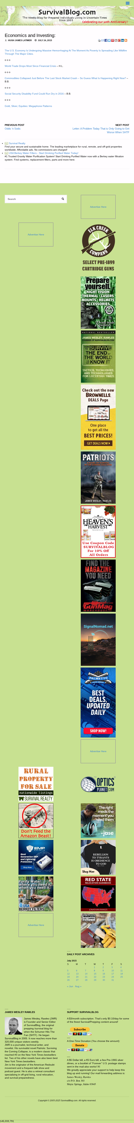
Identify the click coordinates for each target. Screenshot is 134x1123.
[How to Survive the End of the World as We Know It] (98, 356)
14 (86, 974)
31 (112, 980)
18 (121, 974)
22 (95, 977)
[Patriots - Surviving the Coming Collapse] (98, 477)
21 (86, 977)
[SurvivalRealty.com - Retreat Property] (35, 784)
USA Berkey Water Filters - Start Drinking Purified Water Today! (41, 153)
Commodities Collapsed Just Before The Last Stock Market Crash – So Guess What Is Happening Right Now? (65, 78)
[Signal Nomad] (98, 640)
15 (95, 974)
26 (68, 980)
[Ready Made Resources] (98, 302)
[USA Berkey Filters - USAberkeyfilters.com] (35, 893)
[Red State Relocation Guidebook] (98, 893)
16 (104, 974)
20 (77, 977)
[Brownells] (98, 417)
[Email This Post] (102, 40)
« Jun (70, 986)
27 (77, 980)
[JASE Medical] (98, 820)
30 (104, 980)
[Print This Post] (99, 40)
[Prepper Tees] (98, 857)
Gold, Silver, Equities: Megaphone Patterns (28, 106)
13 (77, 974)
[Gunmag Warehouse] (98, 586)
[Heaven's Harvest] (98, 531)
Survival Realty (15, 143)
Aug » (78, 986)
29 (95, 980)
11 (121, 970)
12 (68, 974)
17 (112, 974)
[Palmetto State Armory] (98, 703)
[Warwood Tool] (98, 930)
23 (104, 977)
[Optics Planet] (98, 784)
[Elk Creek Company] (98, 249)
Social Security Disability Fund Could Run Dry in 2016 (34, 93)
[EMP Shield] (35, 857)
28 (86, 980)
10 (112, 970)
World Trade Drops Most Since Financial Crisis (30, 66)
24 (112, 977)
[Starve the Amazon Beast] (35, 820)
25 (121, 977)
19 (68, 977)
